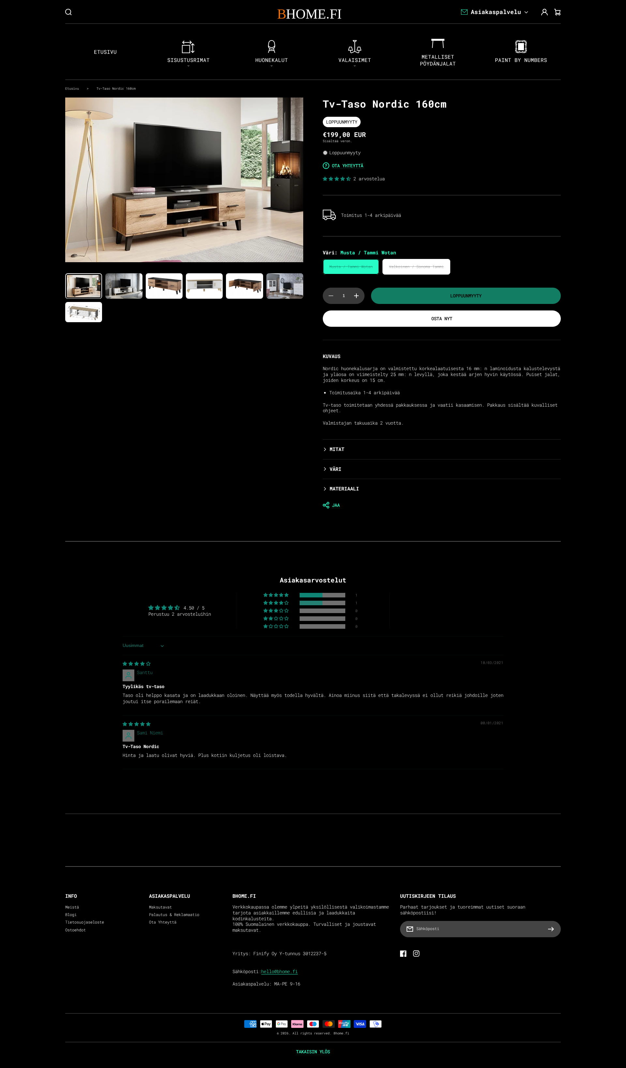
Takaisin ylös (313, 1052)
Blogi (71, 914)
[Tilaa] (552, 929)
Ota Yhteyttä (162, 922)
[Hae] (68, 12)
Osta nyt (441, 318)
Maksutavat (160, 907)
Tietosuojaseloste (84, 922)
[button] (338, 179)
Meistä (72, 907)
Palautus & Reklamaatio (174, 914)
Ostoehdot (75, 929)
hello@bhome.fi (279, 971)
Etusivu (72, 88)
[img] (137, 664)
